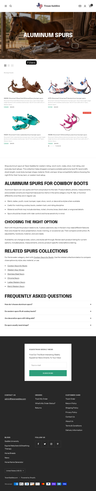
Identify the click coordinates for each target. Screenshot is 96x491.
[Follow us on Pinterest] (57, 444)
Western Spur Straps (15, 270)
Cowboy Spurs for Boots (43, 257)
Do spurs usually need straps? (17, 325)
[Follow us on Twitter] (45, 444)
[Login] (85, 6)
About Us (69, 421)
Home (7, 16)
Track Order (70, 399)
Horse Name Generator (14, 462)
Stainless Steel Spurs (15, 274)
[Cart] (90, 6)
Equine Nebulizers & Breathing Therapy (17, 447)
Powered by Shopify (28, 478)
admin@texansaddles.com (15, 399)
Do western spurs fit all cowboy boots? (20, 311)
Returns (38, 408)
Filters (31, 62)
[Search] (11, 6)
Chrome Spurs (13, 278)
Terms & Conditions (74, 426)
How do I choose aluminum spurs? (18, 304)
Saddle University (12, 441)
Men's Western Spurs (15, 286)
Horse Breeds (10, 453)
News (7, 458)
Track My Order (41, 399)
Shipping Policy (72, 408)
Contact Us (70, 417)
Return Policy (71, 403)
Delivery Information (74, 430)
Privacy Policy (71, 412)
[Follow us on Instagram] (51, 444)
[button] (5, 65)
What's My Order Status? (45, 403)
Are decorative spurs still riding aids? (20, 318)
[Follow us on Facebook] (38, 444)
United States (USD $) (14, 471)
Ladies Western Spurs (16, 282)
